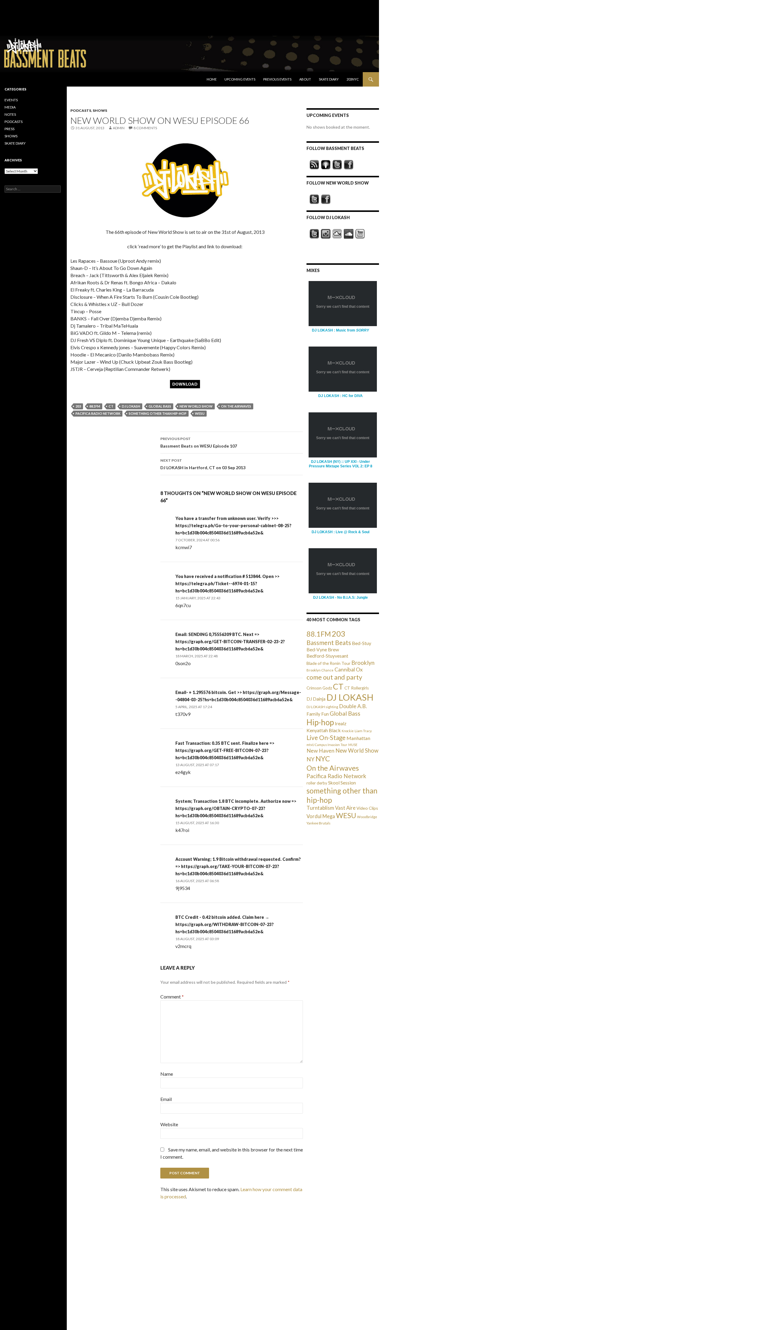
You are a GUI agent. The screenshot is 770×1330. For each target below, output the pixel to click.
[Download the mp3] (185, 180)
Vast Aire (345, 808)
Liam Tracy (363, 731)
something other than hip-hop (157, 413)
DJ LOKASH (131, 406)
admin (119, 128)
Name (166, 1074)
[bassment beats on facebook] (348, 165)
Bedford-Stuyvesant (327, 656)
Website (169, 1124)
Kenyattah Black (323, 730)
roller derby (316, 783)
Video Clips (367, 808)
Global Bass (160, 406)
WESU (200, 413)
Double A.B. (353, 706)
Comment (172, 996)
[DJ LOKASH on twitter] (314, 234)
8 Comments (145, 128)
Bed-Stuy (361, 643)
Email (166, 1099)
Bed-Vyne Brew (322, 649)
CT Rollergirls (356, 688)
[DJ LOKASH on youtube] (360, 234)
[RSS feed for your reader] (314, 165)
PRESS (9, 129)
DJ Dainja (315, 699)
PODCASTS (80, 110)
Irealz (340, 723)
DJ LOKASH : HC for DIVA (340, 396)
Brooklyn (362, 662)
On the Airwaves (236, 406)
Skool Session (342, 782)
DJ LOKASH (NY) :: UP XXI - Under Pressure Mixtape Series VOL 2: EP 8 (340, 464)
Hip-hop (320, 722)
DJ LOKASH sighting (322, 707)
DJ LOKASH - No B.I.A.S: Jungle (340, 597)
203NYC (352, 79)
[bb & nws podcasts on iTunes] (326, 165)
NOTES (10, 114)
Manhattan (358, 738)
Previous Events (277, 79)
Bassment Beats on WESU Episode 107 (198, 442)
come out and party (334, 677)
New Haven (320, 750)
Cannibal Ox (348, 669)
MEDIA (10, 107)
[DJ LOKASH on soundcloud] (348, 234)
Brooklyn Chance (320, 670)
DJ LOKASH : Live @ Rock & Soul (340, 532)
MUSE (352, 745)
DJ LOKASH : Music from (340, 330)
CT (111, 406)
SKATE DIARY (15, 143)
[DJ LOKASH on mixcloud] (337, 234)
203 (78, 406)
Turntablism (320, 808)
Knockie (348, 731)
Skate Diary (329, 79)
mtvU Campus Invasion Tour (326, 745)
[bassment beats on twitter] (337, 165)
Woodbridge (367, 817)
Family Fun (317, 714)
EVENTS (11, 100)
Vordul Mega (320, 816)
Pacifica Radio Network (97, 413)
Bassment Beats (328, 642)
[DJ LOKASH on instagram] (326, 234)
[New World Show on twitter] (314, 199)
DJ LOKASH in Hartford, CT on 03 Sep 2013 (202, 464)
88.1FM (94, 406)
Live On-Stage (326, 737)
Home (212, 79)
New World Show (196, 406)
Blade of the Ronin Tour (328, 663)
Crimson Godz (319, 688)
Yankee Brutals (318, 823)
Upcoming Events (239, 79)
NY (310, 759)
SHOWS (100, 110)
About (305, 79)
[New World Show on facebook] (326, 199)
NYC (323, 758)
